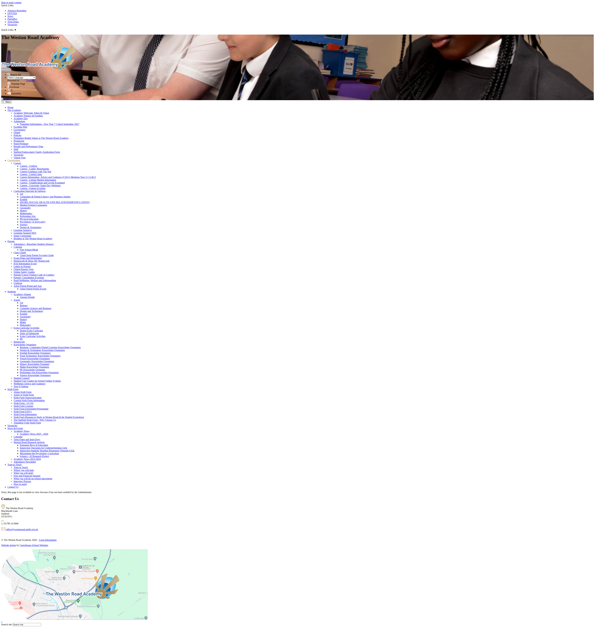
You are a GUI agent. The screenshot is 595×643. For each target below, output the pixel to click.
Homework (19, 341)
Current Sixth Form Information (29, 400)
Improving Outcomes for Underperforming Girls (43, 448)
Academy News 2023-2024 (27, 459)
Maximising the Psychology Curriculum (39, 453)
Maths (23, 322)
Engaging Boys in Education (34, 445)
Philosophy (25, 325)
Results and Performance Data (28, 146)
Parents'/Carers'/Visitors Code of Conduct (34, 275)
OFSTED (12, 13)
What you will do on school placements (33, 478)
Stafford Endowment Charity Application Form (37, 152)
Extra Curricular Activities (32, 336)
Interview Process (22, 481)
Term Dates (13, 21)
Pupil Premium (21, 143)
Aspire (17, 300)
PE (21, 339)
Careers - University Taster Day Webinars (40, 185)
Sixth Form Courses (23, 406)
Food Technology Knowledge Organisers (40, 355)
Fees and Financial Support (27, 475)
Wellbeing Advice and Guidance (29, 383)
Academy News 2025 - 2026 (34, 434)
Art (21, 194)
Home (10, 107)
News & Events (15, 428)
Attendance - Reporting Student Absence (34, 244)
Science (23, 224)
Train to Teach (14, 464)
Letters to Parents (22, 266)
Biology (24, 305)
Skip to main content (11, 2)
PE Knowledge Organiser (32, 369)
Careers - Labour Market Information (38, 180)
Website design (8, 545)
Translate (30, 80)
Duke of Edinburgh (29, 333)
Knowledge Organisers (25, 344)
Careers (17, 163)
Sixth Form (12, 389)
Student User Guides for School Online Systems (37, 381)
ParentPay (12, 19)
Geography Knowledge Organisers (37, 361)
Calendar (18, 436)
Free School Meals (29, 249)
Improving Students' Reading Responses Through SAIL (47, 450)
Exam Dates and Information (28, 258)
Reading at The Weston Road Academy (33, 238)
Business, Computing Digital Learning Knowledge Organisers (50, 347)
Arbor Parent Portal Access (33, 288)
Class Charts (20, 252)
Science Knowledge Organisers (35, 375)
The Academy (14, 110)
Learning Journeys (23, 230)
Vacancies (12, 24)
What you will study (23, 473)
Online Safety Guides (24, 272)
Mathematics (26, 213)
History (23, 210)
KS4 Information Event (25, 263)
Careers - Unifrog (28, 166)
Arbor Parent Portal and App (28, 286)
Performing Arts (27, 216)
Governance (20, 129)
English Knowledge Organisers (35, 353)
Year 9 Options (21, 386)
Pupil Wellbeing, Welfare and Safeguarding (35, 280)
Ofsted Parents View (24, 269)
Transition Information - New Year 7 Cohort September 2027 (49, 124)
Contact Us (12, 487)
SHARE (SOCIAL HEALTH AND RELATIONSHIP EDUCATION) (55, 202)
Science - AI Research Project (34, 456)
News (10, 16)
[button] (8, 74)
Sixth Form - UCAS (23, 403)
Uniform (18, 283)
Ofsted (17, 132)
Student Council (21, 378)
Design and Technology (31, 311)
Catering (18, 247)
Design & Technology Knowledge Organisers (42, 350)
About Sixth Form (22, 392)
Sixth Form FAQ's (23, 411)
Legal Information (48, 540)
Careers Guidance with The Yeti (35, 171)
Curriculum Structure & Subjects (30, 191)
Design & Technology (31, 227)
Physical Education (29, 219)
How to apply (20, 484)
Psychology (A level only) (32, 221)
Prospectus (19, 141)
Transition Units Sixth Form (27, 422)
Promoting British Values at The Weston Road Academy (41, 138)
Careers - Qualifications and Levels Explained (42, 182)
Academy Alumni (22, 294)
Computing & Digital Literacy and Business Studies (45, 196)
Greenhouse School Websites (34, 545)
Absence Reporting (16, 10)
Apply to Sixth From (24, 395)
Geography (25, 208)
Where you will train (24, 470)
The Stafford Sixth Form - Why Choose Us (35, 420)
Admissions (19, 121)
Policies (17, 135)
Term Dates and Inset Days (27, 439)
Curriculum (13, 160)
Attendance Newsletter (25, 462)
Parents (11, 241)
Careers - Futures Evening (32, 188)
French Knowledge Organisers (35, 358)
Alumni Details (27, 297)
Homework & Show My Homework (31, 261)
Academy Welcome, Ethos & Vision (31, 113)
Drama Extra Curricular (31, 330)
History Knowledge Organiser (34, 364)
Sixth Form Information (25, 414)
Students (11, 291)
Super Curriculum (22, 235)
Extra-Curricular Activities (26, 328)
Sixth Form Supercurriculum (28, 397)
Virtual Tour (20, 157)
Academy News (21, 431)
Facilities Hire (20, 127)
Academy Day (21, 118)
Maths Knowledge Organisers (34, 367)
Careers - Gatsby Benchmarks (34, 168)
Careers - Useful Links (31, 174)
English (23, 199)
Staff (16, 149)
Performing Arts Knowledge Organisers (39, 372)
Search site (6, 624)
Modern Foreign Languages (33, 205)
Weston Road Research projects (29, 442)
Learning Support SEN (25, 233)
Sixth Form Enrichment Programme (31, 408)
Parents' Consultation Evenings (29, 277)
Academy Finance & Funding (28, 115)
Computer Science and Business (35, 308)
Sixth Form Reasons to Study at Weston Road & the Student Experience (49, 417)
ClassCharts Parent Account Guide (37, 255)
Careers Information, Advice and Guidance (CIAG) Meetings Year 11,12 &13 (58, 177)
